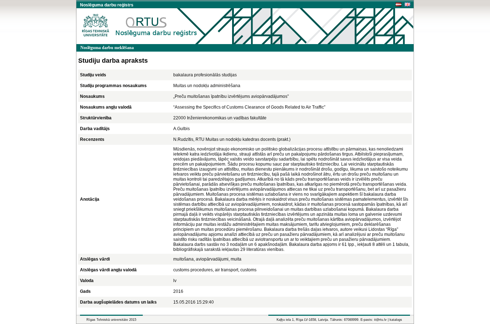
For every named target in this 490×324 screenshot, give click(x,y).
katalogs (396, 319)
